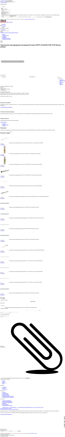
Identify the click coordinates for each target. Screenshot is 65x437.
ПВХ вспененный (5, 404)
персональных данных (33, 433)
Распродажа (15, 32)
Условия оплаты (5, 393)
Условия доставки (5, 394)
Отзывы (3, 125)
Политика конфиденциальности (8, 396)
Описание (4, 123)
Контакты (8, 32)
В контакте (2, 408)
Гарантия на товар (5, 395)
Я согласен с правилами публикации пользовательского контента (13, 378)
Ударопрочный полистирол (7, 405)
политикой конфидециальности (30, 19)
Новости (3, 388)
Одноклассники (3, 409)
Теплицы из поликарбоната (7, 402)
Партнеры (4, 32)
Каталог (3, 380)
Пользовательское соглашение (8, 397)
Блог (3, 383)
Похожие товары (5, 124)
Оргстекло (4, 403)
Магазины (4, 392)
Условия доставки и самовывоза (6, 107)
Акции (1, 32)
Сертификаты (4, 389)
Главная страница (9, 22)
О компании (4, 387)
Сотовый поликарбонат (6, 400)
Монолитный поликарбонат (7, 401)
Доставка (11, 32)
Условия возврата (3, 122)
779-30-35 (3, 0)
